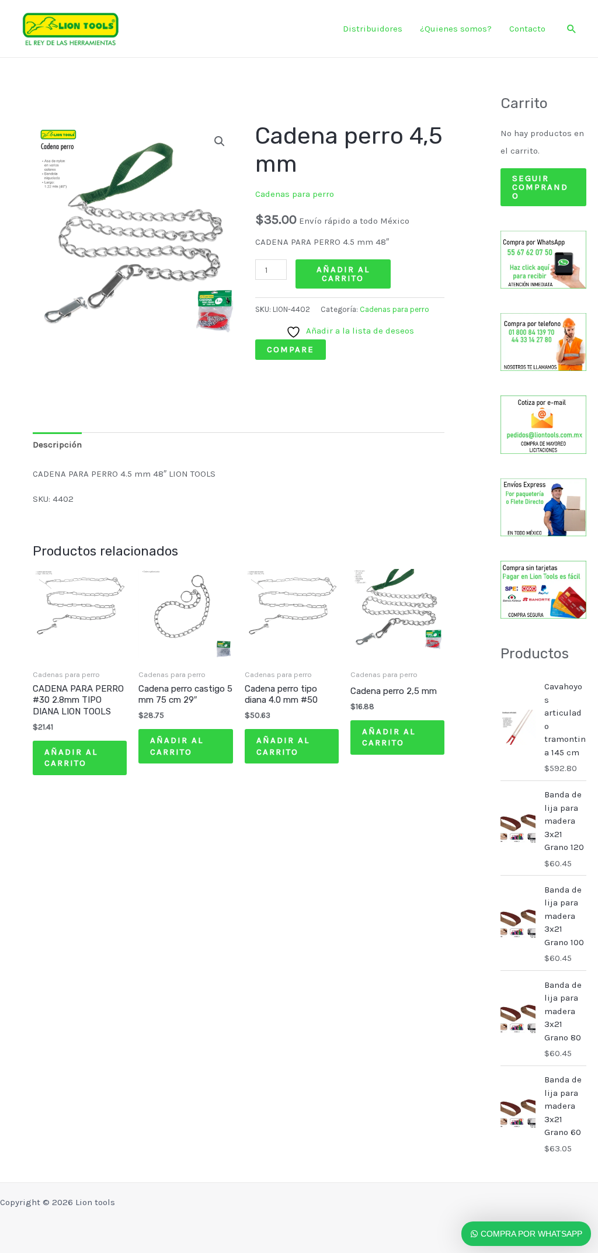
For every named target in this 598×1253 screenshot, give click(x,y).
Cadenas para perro (294, 194)
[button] (572, 28)
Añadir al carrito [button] (71, 758)
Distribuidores (372, 28)
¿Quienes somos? (456, 28)
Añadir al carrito (343, 273)
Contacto (527, 28)
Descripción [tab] (57, 444)
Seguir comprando (540, 187)
